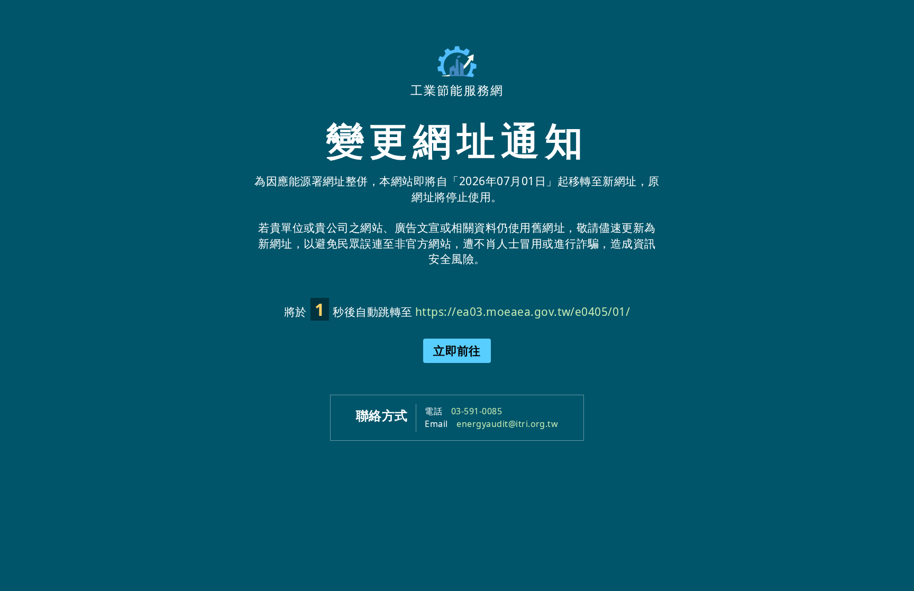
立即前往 (457, 350)
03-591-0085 (476, 411)
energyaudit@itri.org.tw (507, 424)
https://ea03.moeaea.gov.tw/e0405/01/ (522, 311)
